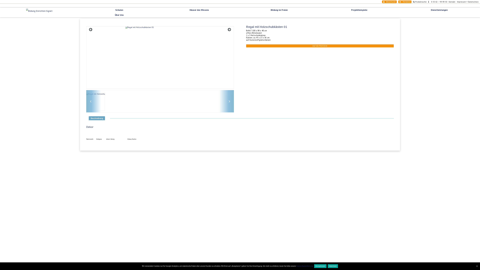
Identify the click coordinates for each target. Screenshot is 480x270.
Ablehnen (333, 266)
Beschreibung (97, 118)
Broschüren (390, 2)
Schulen (119, 10)
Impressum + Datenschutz (468, 2)
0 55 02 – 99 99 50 (438, 2)
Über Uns (119, 15)
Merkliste (405, 2)
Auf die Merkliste (319, 46)
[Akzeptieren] (477, 266)
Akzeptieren (320, 266)
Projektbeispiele (359, 10)
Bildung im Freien (279, 10)
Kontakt (452, 2)
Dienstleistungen (439, 10)
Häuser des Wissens (199, 10)
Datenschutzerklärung (304, 266)
